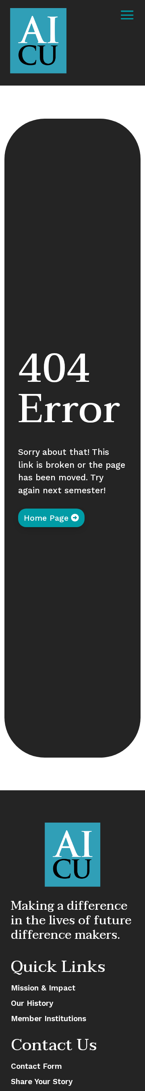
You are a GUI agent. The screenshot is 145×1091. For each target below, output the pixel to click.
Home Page (46, 518)
